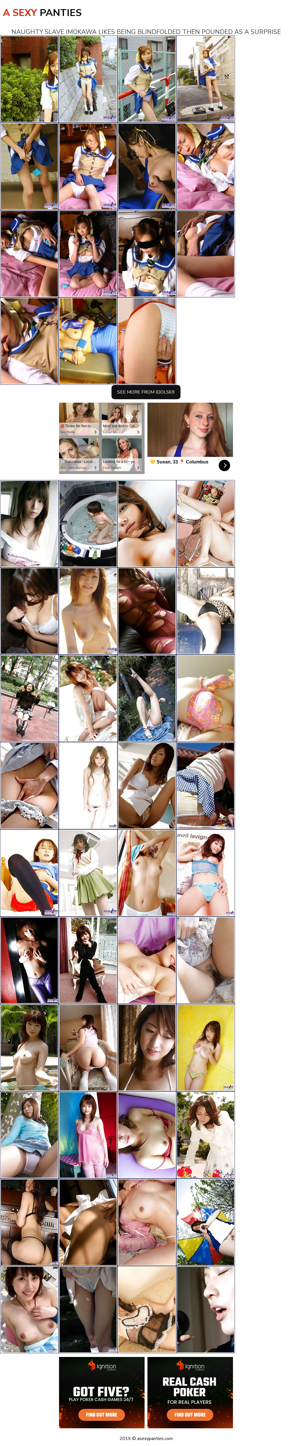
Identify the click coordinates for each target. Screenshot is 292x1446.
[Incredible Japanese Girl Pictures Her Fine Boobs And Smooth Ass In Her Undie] (146, 1047)
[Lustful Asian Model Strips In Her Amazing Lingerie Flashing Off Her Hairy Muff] (146, 1135)
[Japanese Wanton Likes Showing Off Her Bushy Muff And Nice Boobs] (88, 1047)
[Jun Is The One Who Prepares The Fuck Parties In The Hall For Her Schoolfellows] (29, 1135)
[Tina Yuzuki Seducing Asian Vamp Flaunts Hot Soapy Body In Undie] (88, 698)
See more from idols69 (146, 392)
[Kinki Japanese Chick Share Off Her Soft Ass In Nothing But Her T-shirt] (205, 1222)
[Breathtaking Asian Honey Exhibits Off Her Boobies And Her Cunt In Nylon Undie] (146, 611)
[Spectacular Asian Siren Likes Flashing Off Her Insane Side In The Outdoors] (146, 698)
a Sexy (42, 12)
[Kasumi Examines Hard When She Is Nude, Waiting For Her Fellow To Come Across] (88, 873)
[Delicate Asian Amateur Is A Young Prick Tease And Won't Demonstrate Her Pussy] (146, 873)
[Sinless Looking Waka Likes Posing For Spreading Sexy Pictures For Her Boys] (88, 523)
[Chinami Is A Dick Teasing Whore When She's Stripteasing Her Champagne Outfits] (146, 1309)
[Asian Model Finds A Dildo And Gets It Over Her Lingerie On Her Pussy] (205, 1135)
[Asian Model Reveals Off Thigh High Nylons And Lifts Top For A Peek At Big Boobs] (29, 611)
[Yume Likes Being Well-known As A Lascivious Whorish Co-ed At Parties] (205, 611)
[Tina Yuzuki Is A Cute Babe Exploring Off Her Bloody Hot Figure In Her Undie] (146, 523)
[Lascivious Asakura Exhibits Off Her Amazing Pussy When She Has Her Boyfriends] (205, 1309)
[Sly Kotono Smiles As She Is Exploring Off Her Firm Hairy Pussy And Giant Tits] (205, 873)
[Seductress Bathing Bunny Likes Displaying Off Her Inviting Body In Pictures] (29, 1222)
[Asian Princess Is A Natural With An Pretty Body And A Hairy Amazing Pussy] (29, 1047)
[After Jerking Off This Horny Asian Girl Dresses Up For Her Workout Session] (29, 873)
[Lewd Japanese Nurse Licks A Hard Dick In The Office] (29, 785)
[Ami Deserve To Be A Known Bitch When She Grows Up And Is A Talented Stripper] (29, 698)
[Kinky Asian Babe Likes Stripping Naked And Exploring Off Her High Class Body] (205, 523)
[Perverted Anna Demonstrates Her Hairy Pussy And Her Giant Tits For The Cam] (205, 698)
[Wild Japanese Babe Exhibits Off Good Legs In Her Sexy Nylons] (205, 785)
